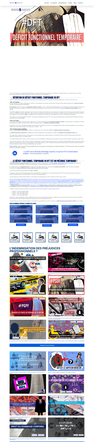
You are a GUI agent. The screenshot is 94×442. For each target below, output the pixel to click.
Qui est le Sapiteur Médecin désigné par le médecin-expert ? (62, 372)
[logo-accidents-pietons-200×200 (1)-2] (40, 233)
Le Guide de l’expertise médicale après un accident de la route (24, 395)
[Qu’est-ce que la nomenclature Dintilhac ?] (66, 427)
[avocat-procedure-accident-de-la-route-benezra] (47, 205)
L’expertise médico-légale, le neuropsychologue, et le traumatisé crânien (64, 395)
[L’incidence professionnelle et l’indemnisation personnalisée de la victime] (28, 285)
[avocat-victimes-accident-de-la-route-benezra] (72, 205)
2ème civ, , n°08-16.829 (18, 179)
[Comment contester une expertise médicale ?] (28, 406)
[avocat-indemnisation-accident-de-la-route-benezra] (47, 215)
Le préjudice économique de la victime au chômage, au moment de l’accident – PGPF (66, 274)
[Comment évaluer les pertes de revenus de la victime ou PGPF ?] (28, 307)
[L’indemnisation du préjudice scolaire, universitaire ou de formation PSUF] (66, 285)
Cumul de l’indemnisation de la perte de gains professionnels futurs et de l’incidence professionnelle (64, 318)
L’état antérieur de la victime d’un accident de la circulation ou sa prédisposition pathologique (28, 439)
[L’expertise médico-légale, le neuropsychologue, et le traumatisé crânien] (66, 384)
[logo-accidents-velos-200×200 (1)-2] (53, 233)
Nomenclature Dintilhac (28, 93)
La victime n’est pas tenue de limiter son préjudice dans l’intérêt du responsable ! (66, 341)
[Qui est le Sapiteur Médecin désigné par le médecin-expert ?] (66, 361)
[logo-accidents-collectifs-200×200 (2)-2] (66, 233)
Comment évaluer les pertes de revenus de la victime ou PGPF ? (24, 318)
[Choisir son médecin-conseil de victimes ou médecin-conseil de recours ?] (66, 406)
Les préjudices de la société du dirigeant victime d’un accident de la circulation (28, 340)
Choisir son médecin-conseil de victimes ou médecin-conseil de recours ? (65, 417)
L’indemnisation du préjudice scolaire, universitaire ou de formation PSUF (64, 296)
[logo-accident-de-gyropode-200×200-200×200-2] (79, 233)
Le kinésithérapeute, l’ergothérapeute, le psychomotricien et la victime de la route (27, 373)
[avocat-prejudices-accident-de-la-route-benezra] (72, 214)
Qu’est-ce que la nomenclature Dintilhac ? (57, 438)
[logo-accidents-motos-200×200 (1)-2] (27, 233)
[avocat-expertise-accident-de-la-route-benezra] (21, 214)
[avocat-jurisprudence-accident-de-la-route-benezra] (21, 205)
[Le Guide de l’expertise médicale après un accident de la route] (28, 384)
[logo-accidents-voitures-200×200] (14, 233)
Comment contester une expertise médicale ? (20, 417)
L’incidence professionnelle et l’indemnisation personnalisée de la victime (26, 296)
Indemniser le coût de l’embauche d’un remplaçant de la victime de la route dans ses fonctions (27, 274)
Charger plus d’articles (47, 345)
